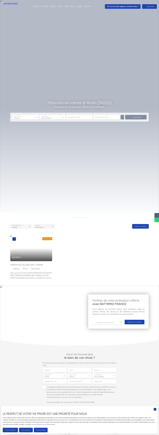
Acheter (44, 6)
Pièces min (98, 381)
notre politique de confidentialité (43, 424)
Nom (71, 370)
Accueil (36, 6)
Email (96, 370)
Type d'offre (47, 374)
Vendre (53, 6)
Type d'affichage (16, 225)
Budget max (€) (74, 117)
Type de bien (17, 116)
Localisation (44, 116)
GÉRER (66, 6)
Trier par (37, 225)
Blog (73, 6)
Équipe (79, 6)
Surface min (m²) (101, 117)
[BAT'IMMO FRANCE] (14, 6)
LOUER (60, 6)
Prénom (47, 370)
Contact (87, 6)
